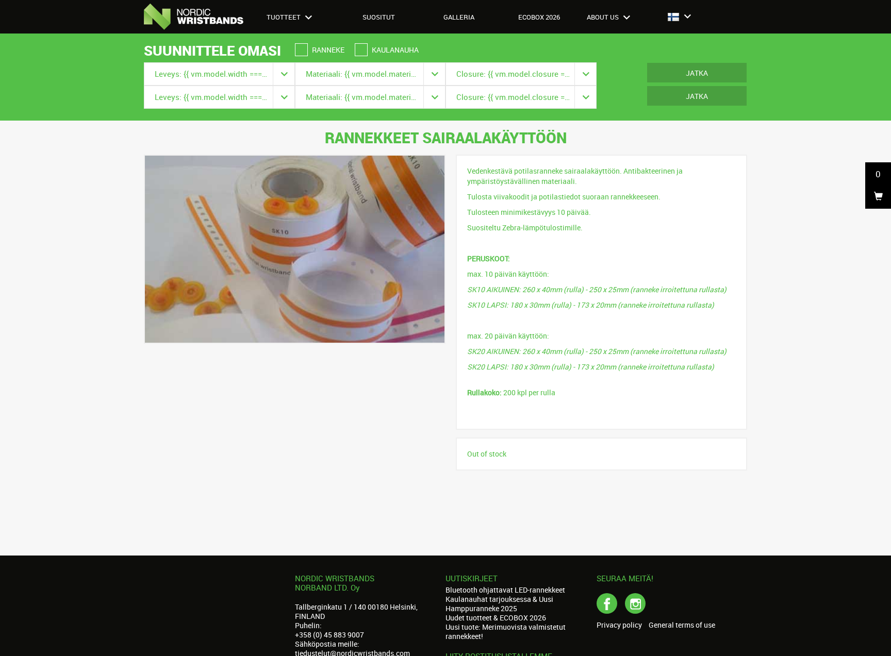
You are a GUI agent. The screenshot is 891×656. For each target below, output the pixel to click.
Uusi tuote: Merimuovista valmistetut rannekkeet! (506, 631)
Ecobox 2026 (539, 17)
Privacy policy (619, 625)
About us (603, 17)
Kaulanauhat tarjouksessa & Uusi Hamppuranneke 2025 (499, 603)
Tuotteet (284, 17)
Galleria (458, 17)
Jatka (697, 73)
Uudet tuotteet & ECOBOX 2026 (496, 618)
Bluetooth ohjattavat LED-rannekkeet (505, 590)
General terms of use (682, 625)
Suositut (378, 17)
